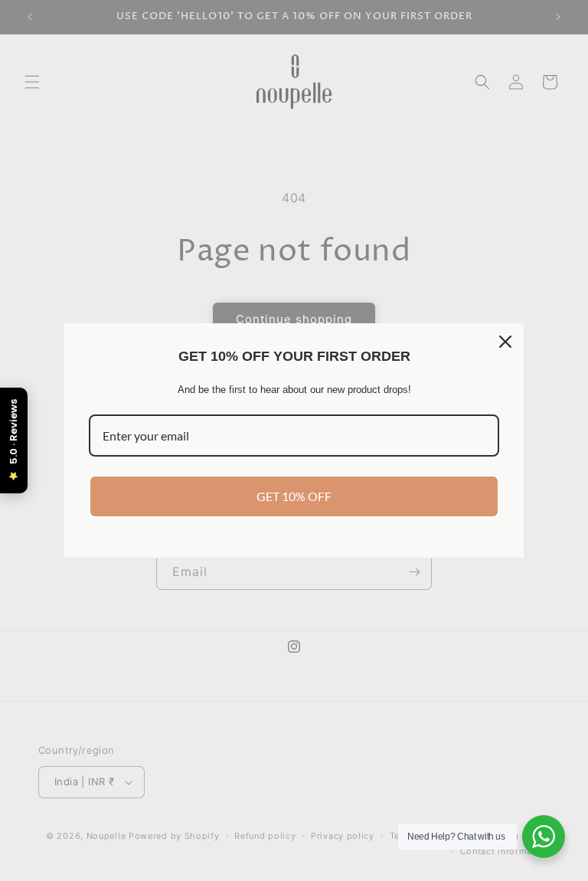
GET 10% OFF (294, 496)
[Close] (505, 341)
